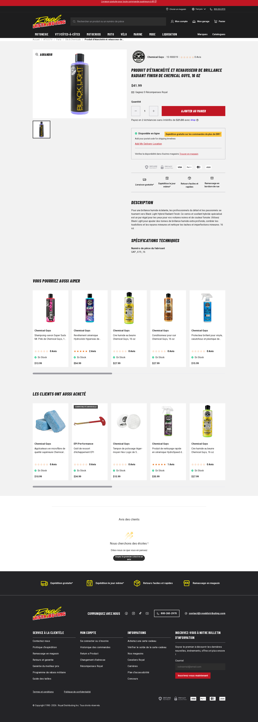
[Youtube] (147, 613)
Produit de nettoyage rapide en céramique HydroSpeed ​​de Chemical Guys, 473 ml (167, 450)
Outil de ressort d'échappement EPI (84, 450)
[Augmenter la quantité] (153, 111)
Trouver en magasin (188, 154)
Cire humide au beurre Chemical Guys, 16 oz (124, 337)
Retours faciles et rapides (158, 583)
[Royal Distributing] (49, 21)
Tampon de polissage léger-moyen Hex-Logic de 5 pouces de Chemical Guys (127, 450)
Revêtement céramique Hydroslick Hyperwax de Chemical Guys (86, 337)
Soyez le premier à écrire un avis (129, 557)
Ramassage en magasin (206, 583)
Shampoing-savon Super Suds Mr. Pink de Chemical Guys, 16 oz (50, 337)
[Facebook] (126, 613)
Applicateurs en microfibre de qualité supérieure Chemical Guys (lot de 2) (49, 450)
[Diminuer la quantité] (135, 111)
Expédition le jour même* (110, 583)
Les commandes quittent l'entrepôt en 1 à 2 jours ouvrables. (129, 1)
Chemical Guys (155, 57)
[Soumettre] (73, 21)
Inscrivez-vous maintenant (193, 675)
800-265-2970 (169, 613)
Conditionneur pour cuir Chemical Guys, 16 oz (164, 337)
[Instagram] (133, 613)
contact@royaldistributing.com (207, 613)
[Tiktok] (140, 613)
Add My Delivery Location (148, 143)
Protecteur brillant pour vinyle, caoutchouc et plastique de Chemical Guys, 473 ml (206, 337)
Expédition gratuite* (61, 583)
